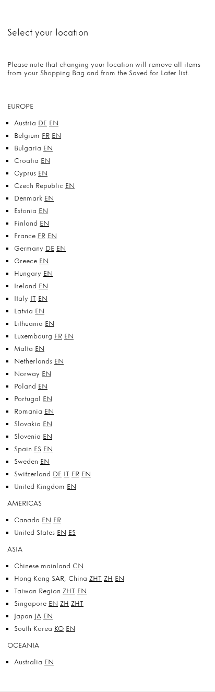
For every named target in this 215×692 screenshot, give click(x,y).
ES (37, 448)
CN (78, 565)
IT (33, 298)
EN (53, 123)
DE (42, 123)
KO (59, 628)
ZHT (95, 578)
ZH (108, 578)
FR (46, 135)
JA (37, 616)
